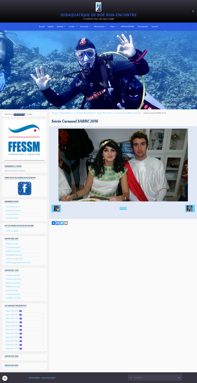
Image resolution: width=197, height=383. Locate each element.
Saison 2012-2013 (13, 348)
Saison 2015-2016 (104, 113)
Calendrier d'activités (13, 210)
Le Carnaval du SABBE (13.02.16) (127, 113)
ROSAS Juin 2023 (12, 244)
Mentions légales (34, 377)
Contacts (155, 26)
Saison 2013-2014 (13, 345)
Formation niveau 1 (12, 218)
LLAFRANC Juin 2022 (13, 298)
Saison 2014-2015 (13, 341)
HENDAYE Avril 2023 (13, 251)
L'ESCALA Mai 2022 (13, 294)
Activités (60, 26)
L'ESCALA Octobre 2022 (14, 259)
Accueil (41, 26)
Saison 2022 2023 (13, 315)
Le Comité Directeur (13, 214)
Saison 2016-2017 (13, 333)
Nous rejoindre (143, 26)
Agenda (50, 26)
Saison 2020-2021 (13, 322)
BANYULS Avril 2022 (13, 283)
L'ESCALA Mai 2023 (13, 247)
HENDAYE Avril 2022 (13, 287)
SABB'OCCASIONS (127, 26)
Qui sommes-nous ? (13, 207)
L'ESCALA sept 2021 (13, 275)
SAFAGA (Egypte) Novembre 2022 (18, 262)
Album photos (99, 26)
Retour (123, 208)
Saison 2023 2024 (13, 311)
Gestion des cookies (48, 377)
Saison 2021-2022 (13, 318)
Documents (84, 26)
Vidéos (112, 26)
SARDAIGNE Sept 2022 (14, 255)
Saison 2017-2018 (13, 330)
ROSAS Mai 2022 (12, 290)
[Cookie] (4, 378)
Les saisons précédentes (84, 113)
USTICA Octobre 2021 (13, 279)
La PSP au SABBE (12, 231)
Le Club (72, 26)
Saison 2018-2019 (13, 326)
